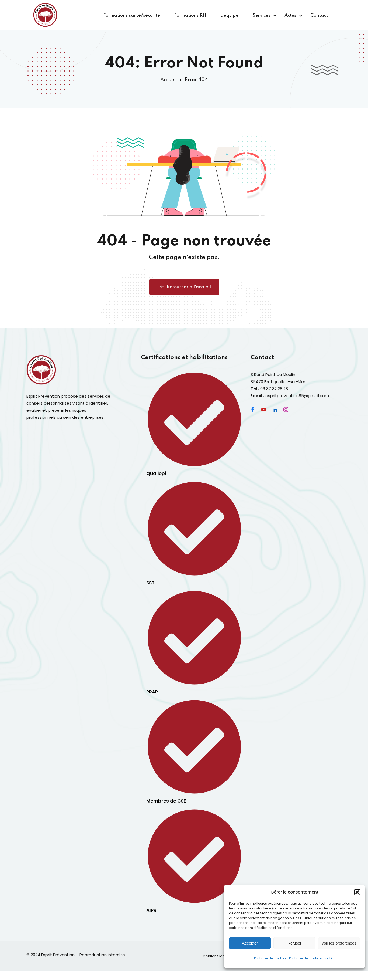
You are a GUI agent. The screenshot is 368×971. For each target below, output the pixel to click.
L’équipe (229, 15)
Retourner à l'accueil (189, 287)
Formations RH (190, 15)
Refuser (294, 943)
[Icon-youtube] (264, 409)
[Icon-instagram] (286, 409)
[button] (357, 892)
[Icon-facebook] (253, 409)
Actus (290, 15)
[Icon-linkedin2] (275, 409)
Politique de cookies (270, 958)
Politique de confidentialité (310, 958)
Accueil (168, 79)
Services (261, 15)
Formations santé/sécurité (131, 15)
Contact (319, 15)
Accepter (250, 943)
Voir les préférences (338, 943)
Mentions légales (217, 956)
